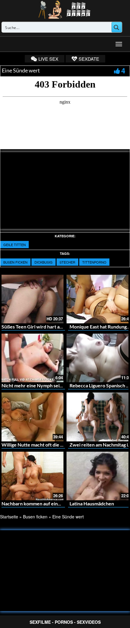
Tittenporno (94, 262)
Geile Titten (14, 244)
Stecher (67, 262)
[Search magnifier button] (117, 27)
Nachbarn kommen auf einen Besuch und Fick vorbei (58, 503)
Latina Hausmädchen (92, 503)
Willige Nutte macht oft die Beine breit (43, 444)
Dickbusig (43, 262)
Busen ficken (15, 262)
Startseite (9, 517)
